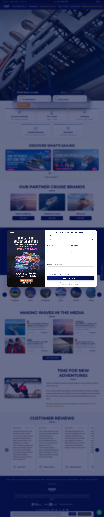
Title (49, 235)
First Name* (51, 245)
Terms (79, 284)
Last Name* (75, 245)
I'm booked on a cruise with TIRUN (60, 274)
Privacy (75, 284)
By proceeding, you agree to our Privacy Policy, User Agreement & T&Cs (70, 282)
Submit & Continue (70, 278)
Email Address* (53, 255)
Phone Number (55, 264)
